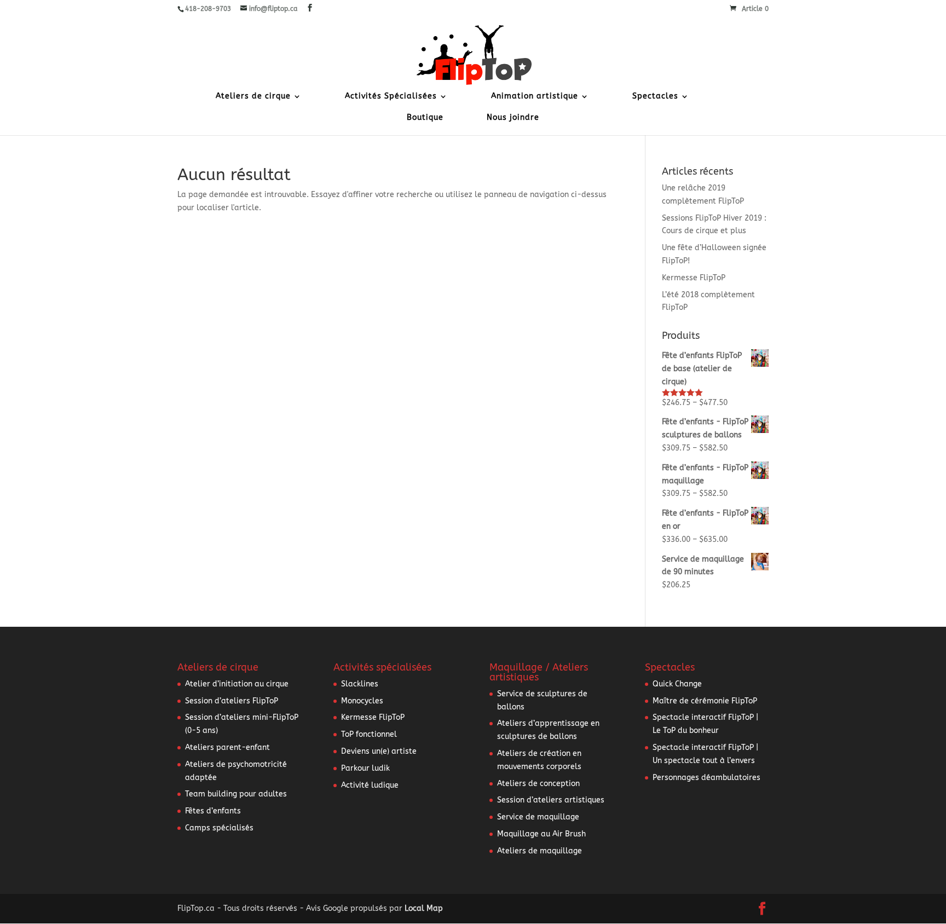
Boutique (425, 118)
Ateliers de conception (538, 783)
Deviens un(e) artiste (379, 751)
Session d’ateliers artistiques (550, 800)
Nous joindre (513, 118)
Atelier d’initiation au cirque (237, 684)
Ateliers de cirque (253, 97)
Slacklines (359, 684)
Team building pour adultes (236, 794)
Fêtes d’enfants (213, 811)
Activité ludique (370, 785)
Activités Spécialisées (391, 97)
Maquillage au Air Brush (541, 834)
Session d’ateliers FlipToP (231, 701)
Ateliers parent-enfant (227, 747)
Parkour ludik (365, 768)
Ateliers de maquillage (539, 851)
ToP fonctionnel (369, 734)
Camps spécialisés (219, 828)
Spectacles (655, 97)
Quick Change (677, 684)
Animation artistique (534, 97)
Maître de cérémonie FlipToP (705, 701)
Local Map (424, 908)
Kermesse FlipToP (693, 277)
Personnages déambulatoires (706, 777)
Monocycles (362, 701)
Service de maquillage (538, 817)
